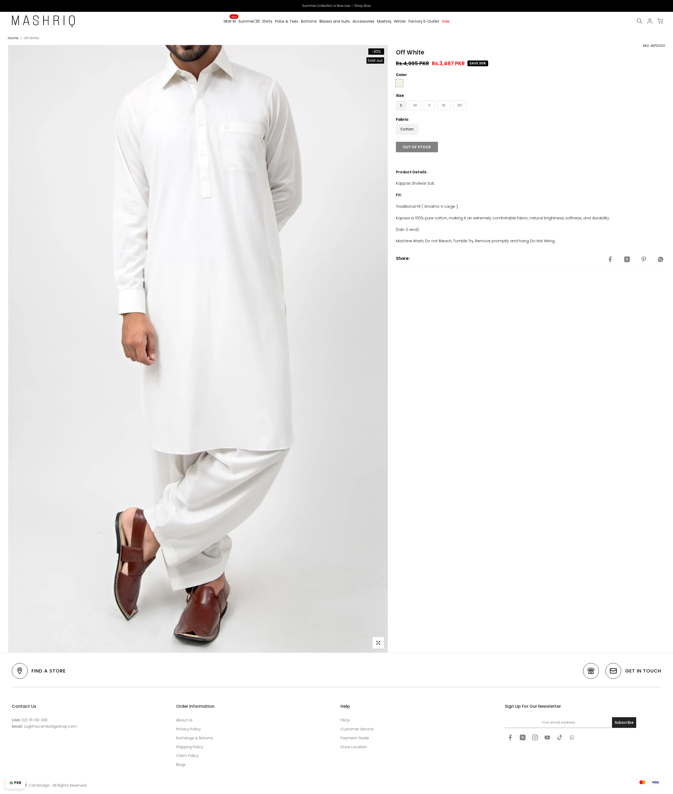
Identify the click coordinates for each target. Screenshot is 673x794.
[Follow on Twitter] (522, 737)
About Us (184, 720)
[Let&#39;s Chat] (572, 737)
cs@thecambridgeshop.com (50, 726)
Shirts (267, 21)
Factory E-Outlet (424, 21)
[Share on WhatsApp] (660, 259)
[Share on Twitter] (627, 259)
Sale (446, 21)
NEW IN (230, 21)
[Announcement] (336, 5)
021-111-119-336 (35, 720)
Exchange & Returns (194, 738)
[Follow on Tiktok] (559, 737)
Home (13, 38)
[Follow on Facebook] (510, 737)
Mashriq (384, 21)
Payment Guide (354, 738)
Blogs (181, 764)
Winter (400, 21)
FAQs (345, 720)
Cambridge (39, 785)
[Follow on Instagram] (535, 737)
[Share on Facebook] (610, 259)
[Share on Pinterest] (643, 259)
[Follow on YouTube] (547, 737)
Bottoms (309, 21)
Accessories (363, 21)
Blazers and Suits (334, 21)
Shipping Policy (189, 747)
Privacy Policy (188, 729)
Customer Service (357, 729)
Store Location (353, 747)
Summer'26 (249, 21)
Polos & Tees (286, 21)
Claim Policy (187, 755)
